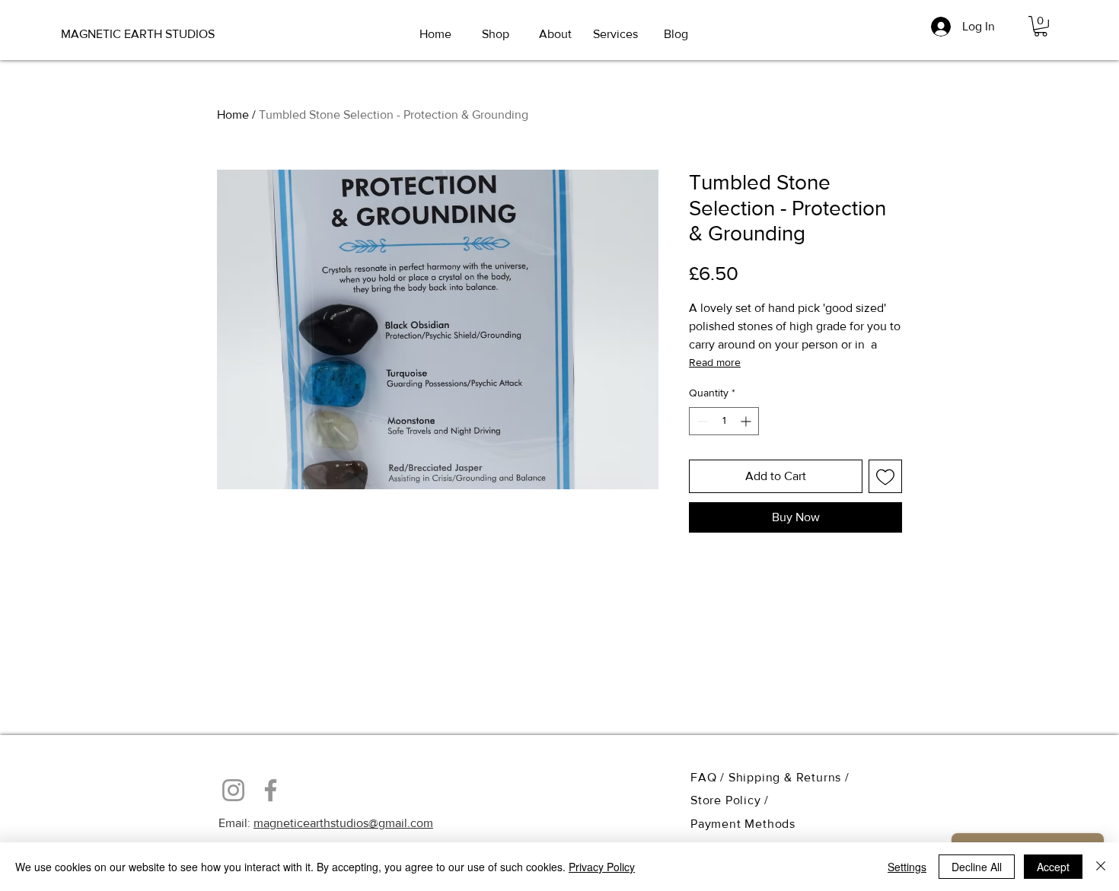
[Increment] (747, 421)
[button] (1040, 26)
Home (233, 114)
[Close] (1101, 866)
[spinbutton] (724, 421)
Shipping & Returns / (789, 777)
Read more (715, 362)
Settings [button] (907, 866)
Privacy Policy (602, 866)
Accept (1053, 866)
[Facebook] (270, 790)
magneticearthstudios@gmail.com (343, 822)
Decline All (977, 866)
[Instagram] (233, 790)
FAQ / (709, 777)
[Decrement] (700, 421)
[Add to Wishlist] (885, 476)
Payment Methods (742, 823)
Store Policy (727, 800)
